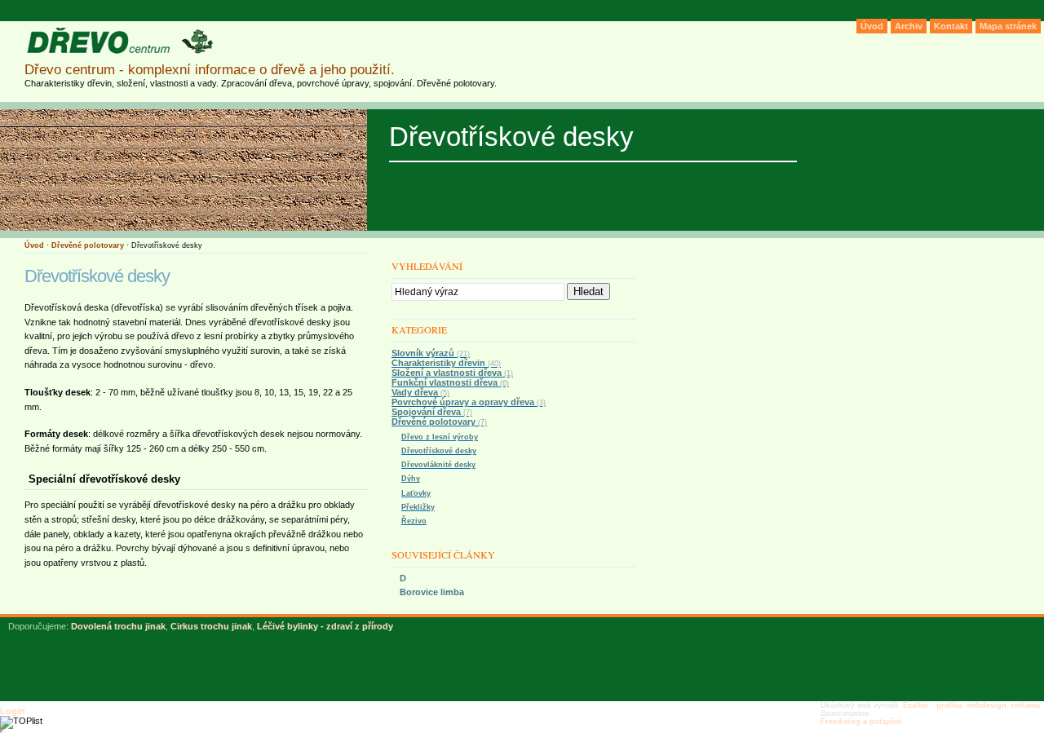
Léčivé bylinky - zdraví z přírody (325, 626)
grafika (949, 705)
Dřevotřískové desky (438, 451)
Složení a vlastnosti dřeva (452, 373)
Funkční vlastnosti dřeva (450, 382)
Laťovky (416, 493)
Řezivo (414, 521)
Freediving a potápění (861, 722)
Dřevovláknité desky (438, 465)
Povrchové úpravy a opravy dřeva (469, 402)
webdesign (986, 705)
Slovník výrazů (431, 353)
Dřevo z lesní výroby (439, 437)
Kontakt (951, 26)
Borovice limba (432, 592)
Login (12, 711)
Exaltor (916, 705)
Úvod (34, 245)
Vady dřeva (420, 392)
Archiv (908, 26)
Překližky (418, 507)
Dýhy (410, 479)
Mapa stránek (1008, 26)
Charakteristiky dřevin (446, 363)
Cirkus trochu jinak (211, 626)
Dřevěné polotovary (87, 245)
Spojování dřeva (432, 412)
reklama (1025, 705)
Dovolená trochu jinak (118, 626)
